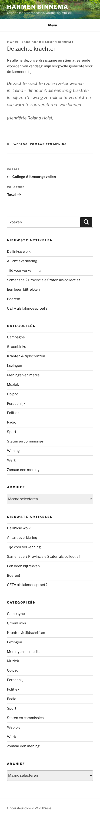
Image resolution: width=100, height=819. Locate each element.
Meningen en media (23, 375)
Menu (52, 25)
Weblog (20, 144)
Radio (11, 422)
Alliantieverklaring (22, 261)
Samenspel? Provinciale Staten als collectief (43, 280)
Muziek (13, 385)
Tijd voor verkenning (24, 270)
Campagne (16, 337)
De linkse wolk (18, 251)
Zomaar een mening (48, 144)
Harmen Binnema (37, 6)
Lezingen (14, 366)
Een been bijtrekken (23, 289)
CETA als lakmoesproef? (27, 308)
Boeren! (13, 299)
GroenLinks (16, 347)
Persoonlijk (16, 404)
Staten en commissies (25, 441)
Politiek (13, 413)
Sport (11, 432)
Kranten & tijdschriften (26, 356)
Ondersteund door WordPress (29, 808)
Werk (11, 460)
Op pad (12, 394)
